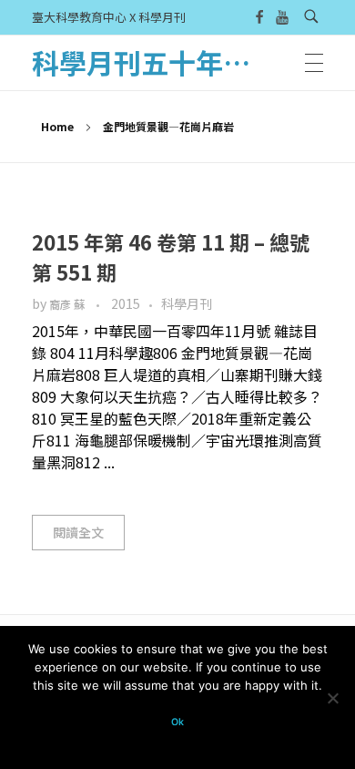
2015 (125, 303)
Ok (177, 722)
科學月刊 (186, 303)
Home (57, 126)
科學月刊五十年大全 (155, 62)
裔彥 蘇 (68, 304)
